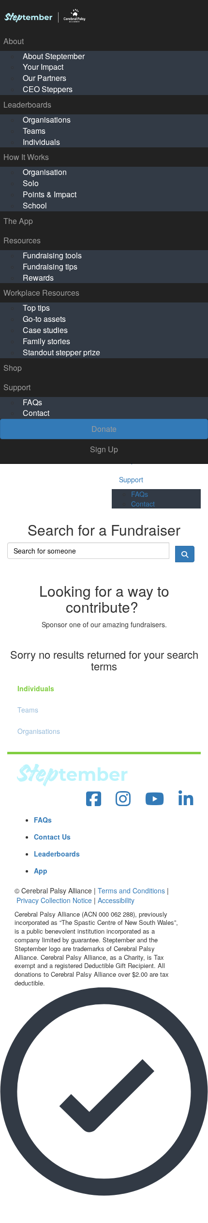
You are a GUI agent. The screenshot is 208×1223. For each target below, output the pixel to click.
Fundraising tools (52, 255)
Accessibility (116, 900)
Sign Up (104, 449)
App (40, 870)
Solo (31, 183)
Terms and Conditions (131, 890)
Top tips (36, 307)
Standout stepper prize (61, 352)
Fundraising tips (50, 266)
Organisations (47, 119)
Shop (12, 367)
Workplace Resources (41, 292)
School (35, 205)
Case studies (45, 329)
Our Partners (44, 77)
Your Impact (43, 66)
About (13, 41)
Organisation (45, 171)
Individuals (41, 141)
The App (18, 220)
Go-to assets (44, 318)
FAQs (32, 402)
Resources (22, 240)
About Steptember (54, 56)
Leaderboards (27, 104)
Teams (34, 130)
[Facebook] (93, 799)
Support (16, 387)
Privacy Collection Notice (54, 900)
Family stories (46, 341)
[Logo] (104, 16)
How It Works (26, 156)
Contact (36, 412)
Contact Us (52, 837)
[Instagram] (123, 799)
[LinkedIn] (185, 799)
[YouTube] (154, 799)
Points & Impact (49, 194)
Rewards (38, 277)
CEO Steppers (48, 89)
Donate (104, 428)
